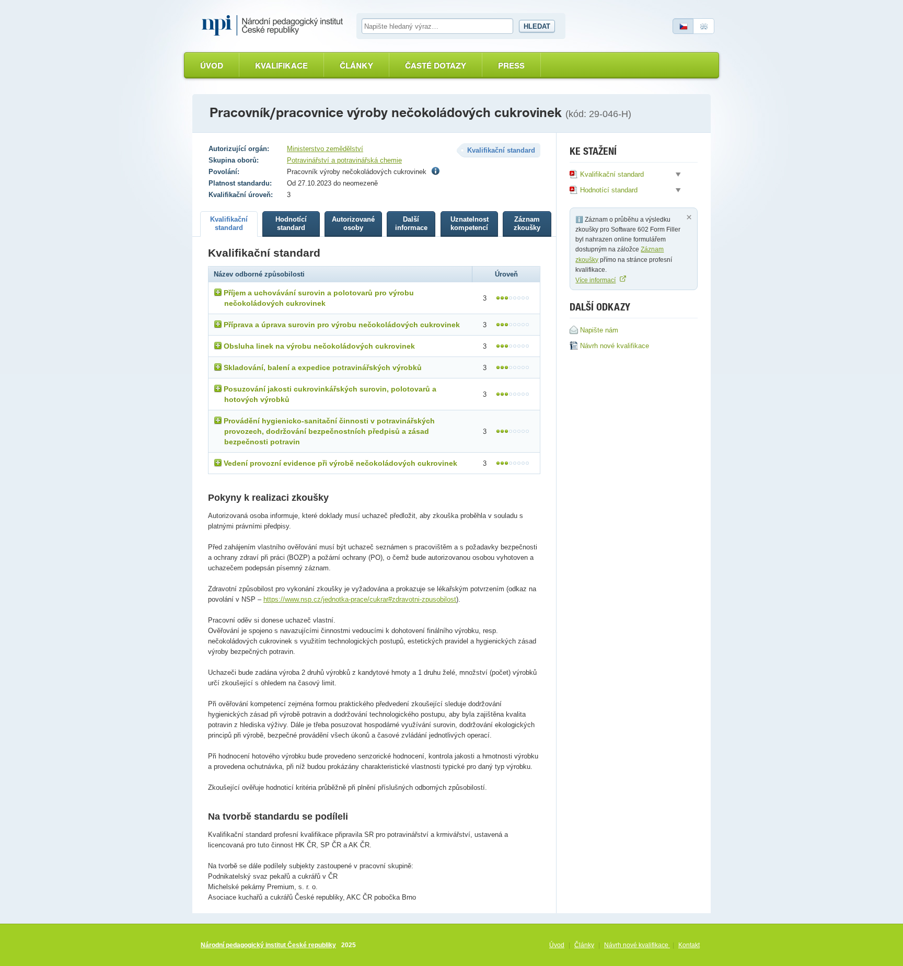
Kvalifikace (281, 66)
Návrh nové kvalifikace (637, 945)
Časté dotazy (435, 66)
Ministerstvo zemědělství (325, 149)
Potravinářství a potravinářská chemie (344, 160)
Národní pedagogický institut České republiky (268, 945)
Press (511, 66)
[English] (703, 26)
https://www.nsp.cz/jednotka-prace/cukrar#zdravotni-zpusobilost (359, 599)
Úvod (211, 66)
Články (356, 66)
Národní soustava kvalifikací (275, 25)
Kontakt (689, 945)
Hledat (537, 26)
